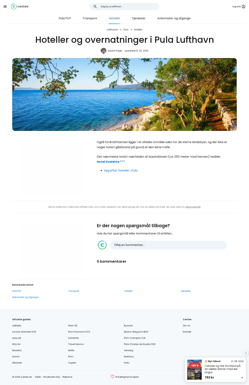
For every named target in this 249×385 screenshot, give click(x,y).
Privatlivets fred (51, 376)
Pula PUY (65, 18)
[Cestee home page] (19, 6)
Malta (71, 350)
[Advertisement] (51, 169)
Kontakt (187, 331)
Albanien (17, 362)
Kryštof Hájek (115, 50)
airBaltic (17, 325)
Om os (186, 325)
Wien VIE (72, 325)
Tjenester (139, 18)
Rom (70, 356)
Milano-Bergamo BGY (136, 331)
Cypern (72, 362)
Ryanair (128, 325)
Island (15, 356)
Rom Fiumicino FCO (79, 331)
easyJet (16, 337)
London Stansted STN (24, 331)
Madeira (17, 350)
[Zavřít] (246, 353)
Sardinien (73, 337)
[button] (5, 6)
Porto (126, 362)
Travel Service (75, 344)
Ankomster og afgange (173, 18)
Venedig (128, 350)
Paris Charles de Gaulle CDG (139, 344)
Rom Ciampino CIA (134, 337)
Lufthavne (112, 29)
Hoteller (114, 18)
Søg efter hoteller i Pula (120, 170)
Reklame (67, 376)
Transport (90, 18)
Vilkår (38, 376)
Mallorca (129, 356)
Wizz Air (16, 344)
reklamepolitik (193, 206)
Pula (126, 29)
